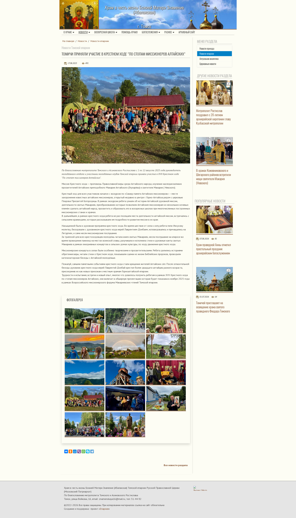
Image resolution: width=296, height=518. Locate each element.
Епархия (104, 508)
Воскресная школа (104, 32)
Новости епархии (99, 41)
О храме (68, 32)
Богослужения (150, 32)
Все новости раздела (176, 465)
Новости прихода (206, 48)
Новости (83, 32)
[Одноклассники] (70, 451)
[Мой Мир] (75, 451)
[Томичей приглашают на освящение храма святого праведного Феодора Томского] (214, 279)
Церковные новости (207, 63)
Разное (168, 32)
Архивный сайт (187, 32)
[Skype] (88, 451)
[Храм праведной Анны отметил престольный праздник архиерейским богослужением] (214, 219)
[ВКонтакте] (66, 451)
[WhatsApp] (83, 451)
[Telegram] (92, 451)
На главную (68, 41)
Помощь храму (129, 32)
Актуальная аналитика (208, 58)
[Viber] (79, 451)
